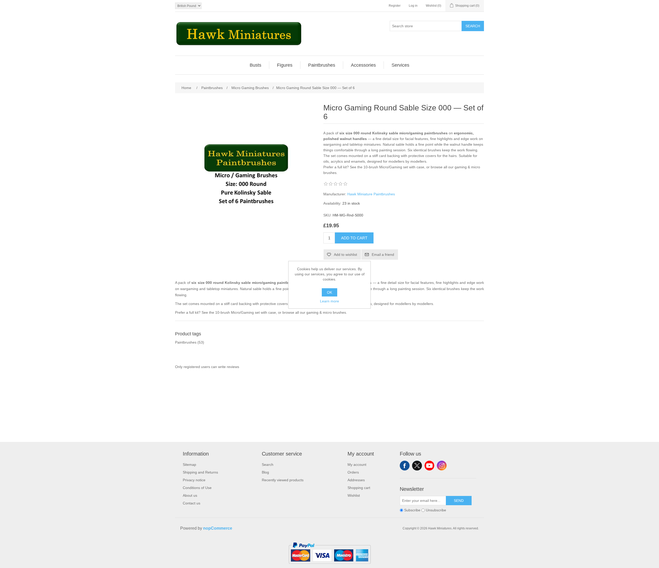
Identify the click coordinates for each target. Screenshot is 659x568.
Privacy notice (194, 480)
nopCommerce (217, 528)
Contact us (191, 503)
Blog (265, 472)
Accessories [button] (363, 65)
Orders (353, 472)
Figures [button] (284, 65)
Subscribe (412, 510)
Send (459, 501)
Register (395, 5)
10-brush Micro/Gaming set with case (393, 167)
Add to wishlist (345, 254)
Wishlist (354, 495)
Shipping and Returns (200, 472)
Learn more (329, 301)
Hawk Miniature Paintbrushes (371, 194)
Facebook (405, 465)
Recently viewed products (283, 480)
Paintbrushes (185, 342)
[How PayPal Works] (330, 566)
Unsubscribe (436, 510)
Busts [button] (255, 65)
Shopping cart (359, 488)
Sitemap (189, 464)
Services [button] (400, 65)
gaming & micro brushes (326, 312)
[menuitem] (255, 65)
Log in (413, 5)
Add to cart (354, 238)
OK (329, 292)
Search (472, 26)
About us (190, 495)
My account (357, 464)
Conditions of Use (197, 488)
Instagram (442, 465)
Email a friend (383, 254)
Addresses (356, 480)
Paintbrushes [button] (321, 65)
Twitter (417, 465)
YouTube (429, 465)
